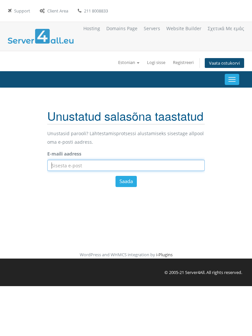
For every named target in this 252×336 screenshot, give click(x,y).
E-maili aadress (64, 154)
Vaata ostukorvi (224, 63)
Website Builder (183, 28)
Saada (126, 181)
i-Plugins (164, 255)
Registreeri (183, 62)
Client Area (57, 11)
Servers (152, 28)
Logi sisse (156, 62)
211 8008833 (96, 11)
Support (22, 11)
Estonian (127, 62)
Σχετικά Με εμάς (226, 28)
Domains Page (121, 28)
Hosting (91, 28)
